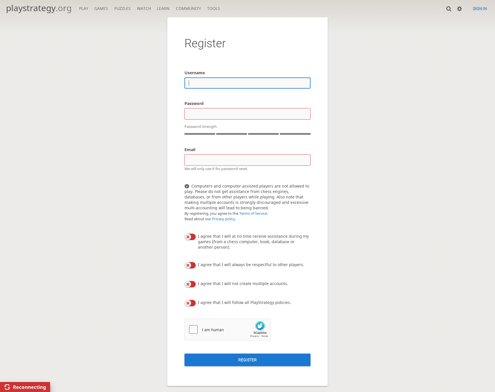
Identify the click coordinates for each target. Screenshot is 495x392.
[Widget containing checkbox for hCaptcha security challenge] (227, 329)
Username (194, 72)
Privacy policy (223, 219)
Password (194, 103)
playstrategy (39, 8)
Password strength (200, 126)
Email (189, 149)
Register (247, 360)
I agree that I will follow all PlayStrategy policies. (244, 302)
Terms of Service (253, 213)
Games (101, 8)
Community (188, 8)
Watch (144, 8)
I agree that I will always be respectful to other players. (251, 264)
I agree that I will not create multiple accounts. (243, 283)
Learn (163, 8)
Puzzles (122, 8)
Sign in (480, 8)
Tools (213, 8)
